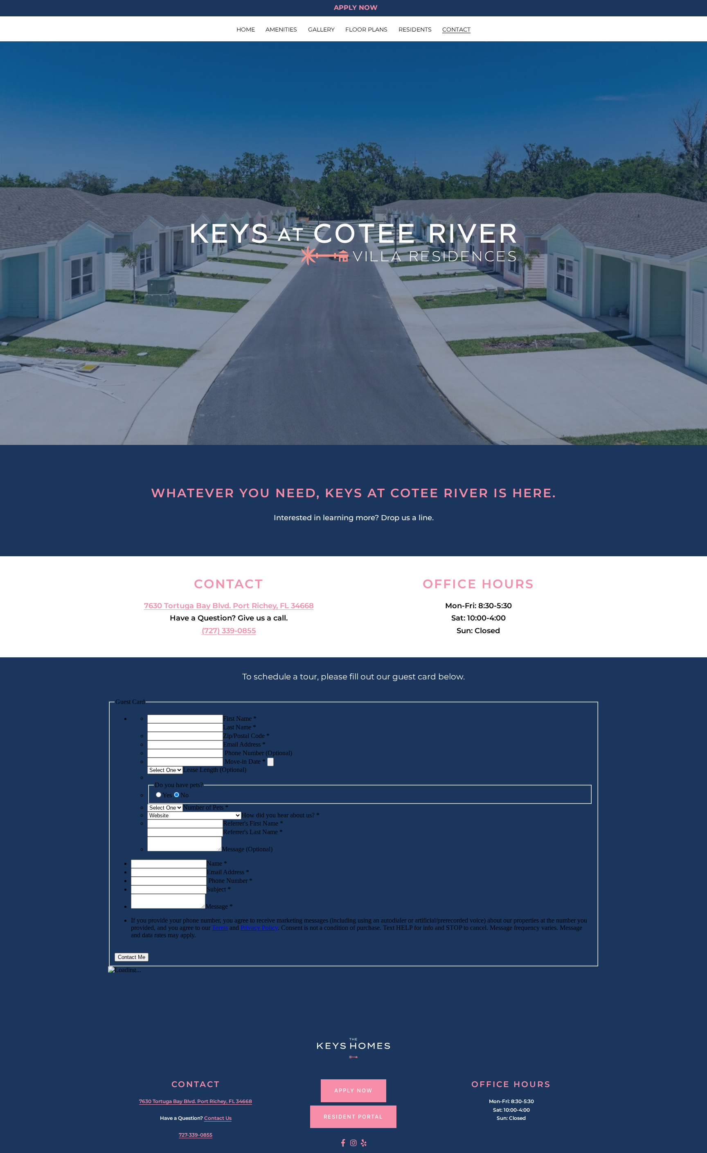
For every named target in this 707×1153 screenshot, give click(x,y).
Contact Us (218, 1118)
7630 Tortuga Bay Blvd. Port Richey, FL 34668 (229, 605)
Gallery (321, 29)
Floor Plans (366, 29)
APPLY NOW (356, 7)
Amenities (281, 29)
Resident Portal (353, 1116)
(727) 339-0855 (229, 630)
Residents (415, 29)
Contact (456, 29)
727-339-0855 (195, 1135)
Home (245, 29)
